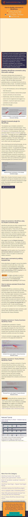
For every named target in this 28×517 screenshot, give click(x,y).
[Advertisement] (14, 34)
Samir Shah (4, 134)
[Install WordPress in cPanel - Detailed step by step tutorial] (14, 429)
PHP (15, 11)
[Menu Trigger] (22, 2)
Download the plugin (9, 187)
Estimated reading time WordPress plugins (12, 488)
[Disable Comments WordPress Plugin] (14, 171)
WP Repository (5, 131)
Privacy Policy (15, 510)
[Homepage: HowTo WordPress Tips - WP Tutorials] (4, 2)
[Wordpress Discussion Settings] (14, 115)
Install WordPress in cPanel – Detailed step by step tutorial (13, 420)
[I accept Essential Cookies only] (23, 509)
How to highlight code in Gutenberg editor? (13, 490)
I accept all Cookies (14, 513)
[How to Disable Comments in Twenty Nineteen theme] (14, 391)
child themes (5, 277)
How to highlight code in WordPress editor (13, 408)
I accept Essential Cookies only (14, 515)
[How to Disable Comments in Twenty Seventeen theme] (14, 352)
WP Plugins (18, 11)
